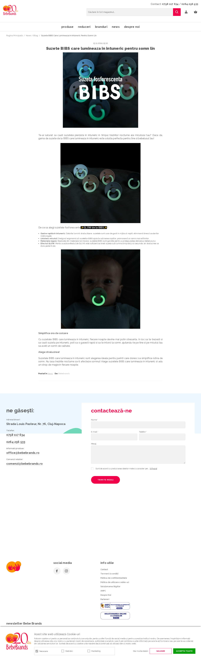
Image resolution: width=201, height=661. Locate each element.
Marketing (95, 651)
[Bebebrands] (10, 10)
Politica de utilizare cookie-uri (114, 582)
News (116, 27)
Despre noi (132, 27)
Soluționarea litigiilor (110, 586)
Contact (104, 569)
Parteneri (104, 599)
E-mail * (94, 432)
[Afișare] (153, 468)
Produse (67, 27)
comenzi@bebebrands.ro (24, 463)
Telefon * (143, 432)
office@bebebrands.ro (22, 453)
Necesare (43, 651)
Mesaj (93, 444)
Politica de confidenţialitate (113, 578)
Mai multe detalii (140, 651)
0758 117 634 (170, 4)
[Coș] (195, 12)
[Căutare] (177, 12)
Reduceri (84, 27)
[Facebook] (56, 570)
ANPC (103, 591)
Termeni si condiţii (109, 574)
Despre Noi (105, 595)
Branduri (101, 27)
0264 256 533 (189, 4)
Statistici (69, 651)
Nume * (94, 420)
